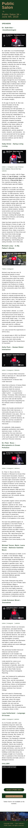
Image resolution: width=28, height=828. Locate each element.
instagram (10, 167)
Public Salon (8, 5)
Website (17, 370)
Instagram (10, 269)
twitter (4, 167)
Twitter (4, 269)
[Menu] (3, 11)
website (17, 468)
